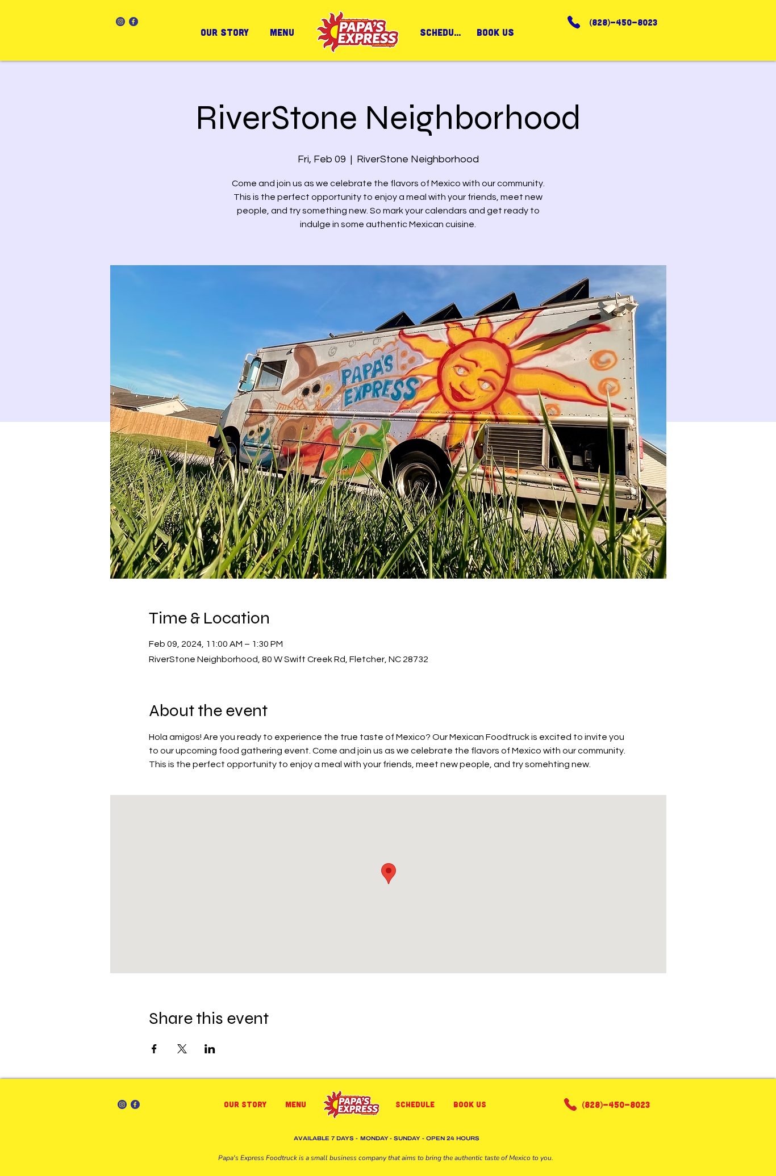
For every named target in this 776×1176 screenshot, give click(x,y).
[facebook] (133, 21)
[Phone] (574, 22)
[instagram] (120, 21)
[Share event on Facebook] (154, 1048)
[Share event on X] (182, 1048)
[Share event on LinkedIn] (210, 1048)
